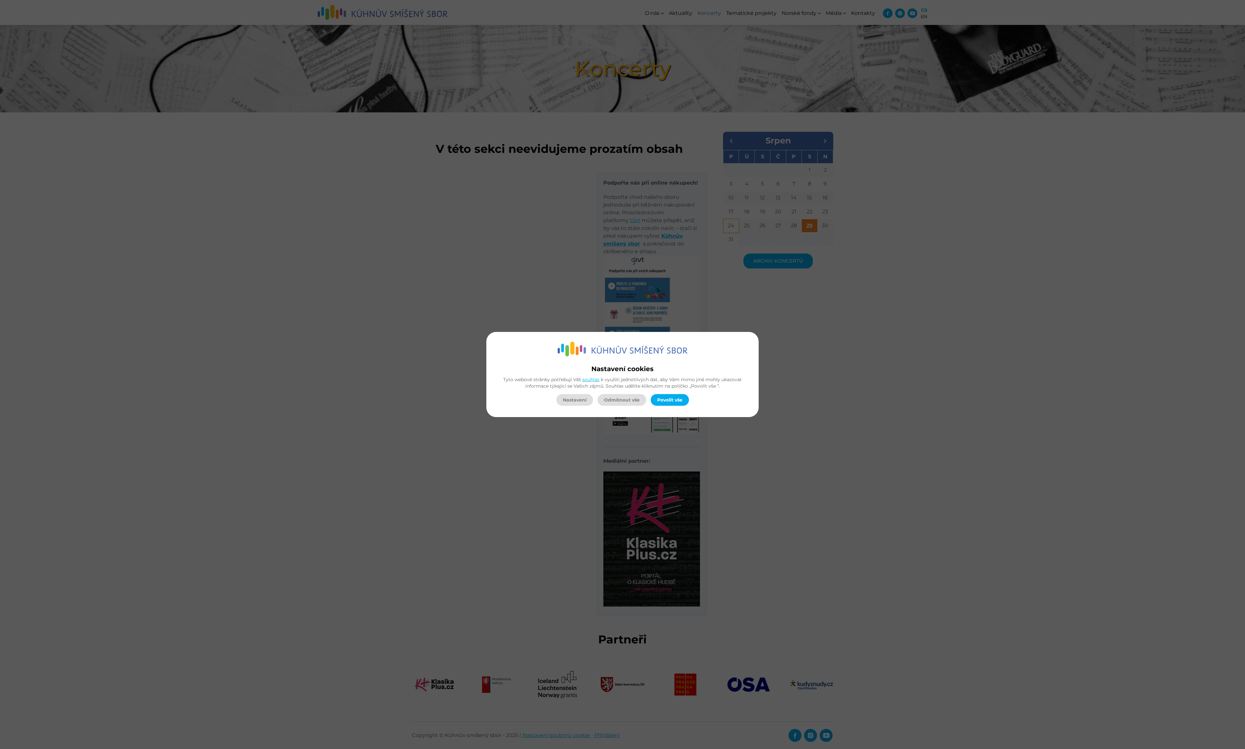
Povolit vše (669, 400)
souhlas (590, 379)
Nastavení (575, 400)
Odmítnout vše (622, 400)
